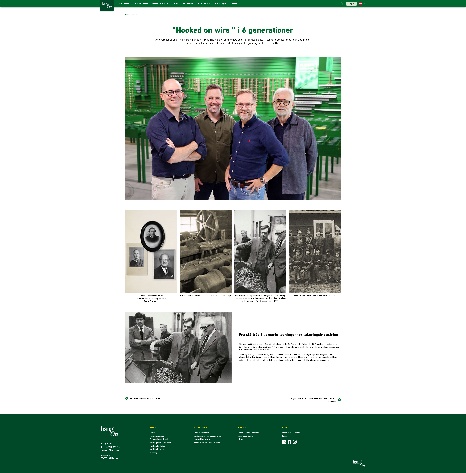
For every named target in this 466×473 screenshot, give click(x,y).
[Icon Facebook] (290, 442)
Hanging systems (157, 436)
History (241, 439)
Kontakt (234, 3)
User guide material (202, 439)
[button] (362, 3)
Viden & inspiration (183, 3)
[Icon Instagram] (295, 442)
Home (127, 14)
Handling (153, 452)
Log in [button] (351, 3)
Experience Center (245, 436)
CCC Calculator (204, 3)
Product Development (203, 432)
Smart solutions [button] (160, 3)
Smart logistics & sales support (207, 442)
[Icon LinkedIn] (284, 442)
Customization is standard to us (207, 436)
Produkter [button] (124, 3)
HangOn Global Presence (248, 432)
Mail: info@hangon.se (110, 450)
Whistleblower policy (291, 432)
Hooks (152, 432)
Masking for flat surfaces (160, 442)
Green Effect (141, 3)
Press (284, 436)
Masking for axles (157, 449)
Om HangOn (221, 3)
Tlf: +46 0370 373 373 (110, 447)
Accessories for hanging (160, 439)
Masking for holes (157, 446)
